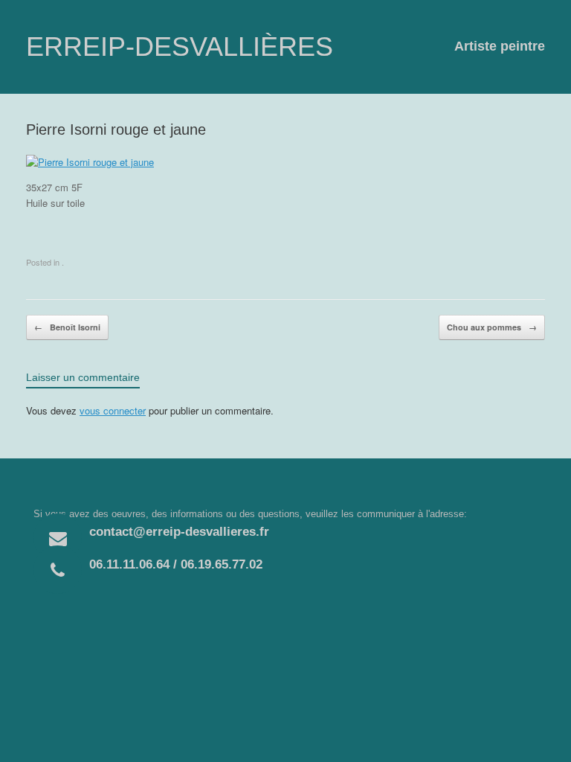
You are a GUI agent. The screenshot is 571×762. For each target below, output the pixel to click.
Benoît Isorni (67, 327)
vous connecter (113, 410)
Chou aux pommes (492, 327)
